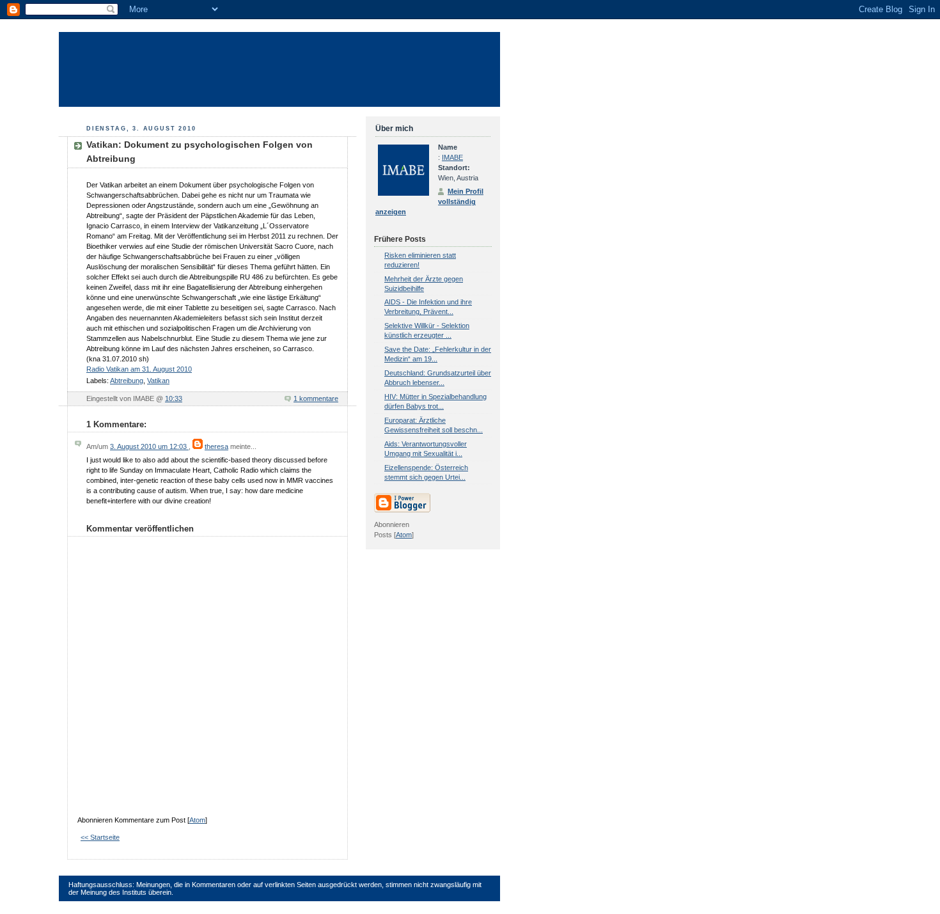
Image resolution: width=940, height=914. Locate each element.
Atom (197, 820)
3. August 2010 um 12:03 (149, 446)
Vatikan (158, 380)
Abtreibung (126, 380)
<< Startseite (100, 837)
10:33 (173, 398)
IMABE (452, 157)
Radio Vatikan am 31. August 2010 (139, 369)
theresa (216, 446)
